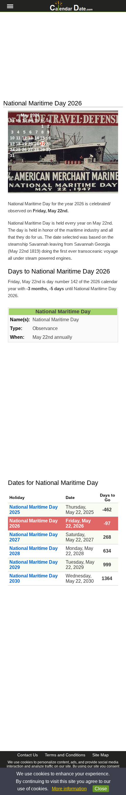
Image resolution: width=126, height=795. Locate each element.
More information (69, 788)
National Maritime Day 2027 (33, 537)
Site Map (100, 755)
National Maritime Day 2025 (33, 510)
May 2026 (30, 115)
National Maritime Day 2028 (33, 551)
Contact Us (27, 755)
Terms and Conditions (65, 755)
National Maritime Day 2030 (33, 578)
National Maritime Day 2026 (33, 523)
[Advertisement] (63, 56)
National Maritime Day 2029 (33, 565)
